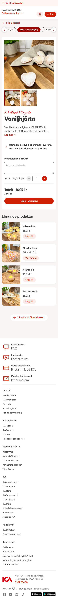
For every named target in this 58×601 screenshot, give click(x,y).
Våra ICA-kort (8, 469)
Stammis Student (10, 456)
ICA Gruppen (8, 486)
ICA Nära (6, 491)
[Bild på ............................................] (12, 98)
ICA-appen (7, 425)
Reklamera (7, 547)
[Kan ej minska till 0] (28, 178)
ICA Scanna (7, 430)
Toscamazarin (30, 291)
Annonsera (7, 512)
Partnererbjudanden (12, 465)
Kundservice (9, 542)
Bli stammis (7, 452)
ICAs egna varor (10, 482)
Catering (6, 404)
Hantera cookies (10, 564)
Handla (6, 390)
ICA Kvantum (8, 499)
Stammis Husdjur (10, 460)
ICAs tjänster (9, 420)
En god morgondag (11, 534)
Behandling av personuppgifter (17, 560)
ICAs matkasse (9, 399)
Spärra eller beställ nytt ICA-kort (17, 556)
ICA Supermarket (10, 495)
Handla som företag (12, 412)
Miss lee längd (31, 248)
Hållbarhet (8, 524)
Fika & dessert (13, 23)
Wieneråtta (29, 226)
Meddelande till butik (16, 158)
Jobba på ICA (8, 517)
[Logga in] (40, 14)
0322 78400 (21, 582)
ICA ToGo (6, 434)
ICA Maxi (6, 504)
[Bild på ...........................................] (29, 98)
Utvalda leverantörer (12, 508)
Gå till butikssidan (14, 3)
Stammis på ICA (11, 446)
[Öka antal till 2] (44, 178)
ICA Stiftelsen (8, 530)
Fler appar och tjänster (13, 438)
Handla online (9, 395)
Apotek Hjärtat (9, 408)
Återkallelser (8, 551)
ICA (4, 476)
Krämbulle (28, 269)
